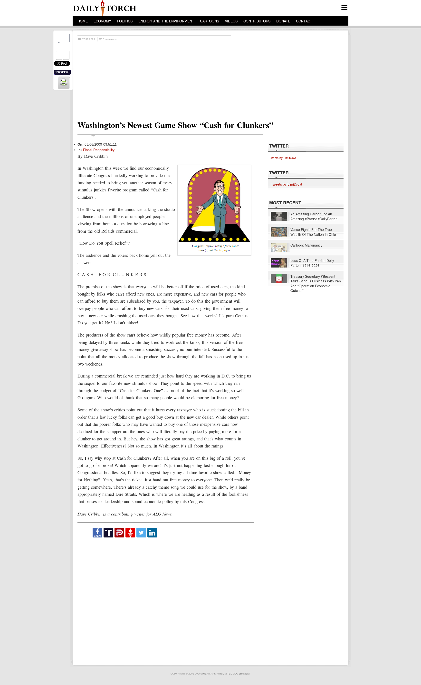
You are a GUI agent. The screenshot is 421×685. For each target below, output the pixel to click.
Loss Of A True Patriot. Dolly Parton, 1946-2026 (312, 263)
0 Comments (109, 39)
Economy (102, 21)
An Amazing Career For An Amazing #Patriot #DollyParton (313, 216)
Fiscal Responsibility (99, 150)
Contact (304, 21)
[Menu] (344, 8)
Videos (231, 21)
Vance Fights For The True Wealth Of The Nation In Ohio (313, 232)
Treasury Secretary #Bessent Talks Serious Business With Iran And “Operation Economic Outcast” (315, 283)
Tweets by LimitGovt (282, 158)
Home (82, 21)
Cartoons (209, 21)
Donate (283, 21)
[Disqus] (165, 599)
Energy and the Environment (166, 21)
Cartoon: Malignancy (306, 245)
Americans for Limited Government (225, 673)
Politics (125, 21)
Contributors (256, 21)
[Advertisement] (212, 80)
